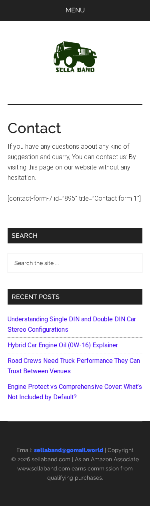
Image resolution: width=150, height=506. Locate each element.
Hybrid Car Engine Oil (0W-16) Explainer (63, 345)
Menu (75, 10)
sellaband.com (51, 459)
